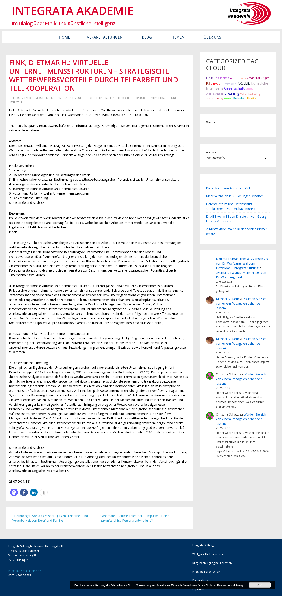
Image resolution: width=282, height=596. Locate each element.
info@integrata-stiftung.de (24, 571)
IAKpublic (243, 83)
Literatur (249, 88)
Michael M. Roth (227, 299)
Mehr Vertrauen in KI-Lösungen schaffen (235, 196)
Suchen (211, 122)
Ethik (209, 78)
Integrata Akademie (73, 10)
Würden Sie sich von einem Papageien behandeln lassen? (241, 303)
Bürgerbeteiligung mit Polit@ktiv (212, 563)
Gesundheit (221, 78)
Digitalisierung (214, 98)
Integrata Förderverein (206, 572)
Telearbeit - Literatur (130, 98)
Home (64, 37)
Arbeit (233, 78)
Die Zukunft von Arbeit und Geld (229, 188)
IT (222, 83)
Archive (211, 152)
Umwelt (215, 83)
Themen (176, 37)
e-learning (231, 93)
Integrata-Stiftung (203, 545)
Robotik (239, 98)
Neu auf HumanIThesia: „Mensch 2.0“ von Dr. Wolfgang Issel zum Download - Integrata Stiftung (242, 263)
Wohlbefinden (215, 93)
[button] (14, 492)
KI (208, 83)
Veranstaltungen (104, 37)
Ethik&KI (251, 98)
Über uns (212, 37)
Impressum (199, 589)
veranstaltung (250, 93)
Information (230, 83)
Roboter (228, 98)
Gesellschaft (234, 88)
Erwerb (242, 78)
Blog (147, 37)
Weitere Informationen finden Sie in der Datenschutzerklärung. (207, 585)
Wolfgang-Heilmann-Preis (208, 554)
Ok (259, 585)
